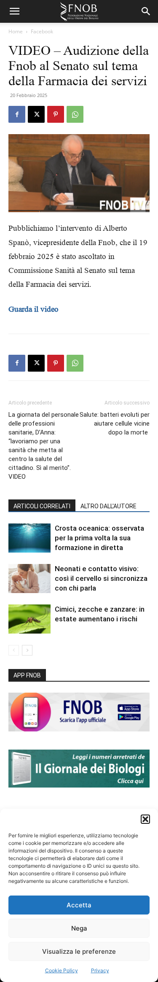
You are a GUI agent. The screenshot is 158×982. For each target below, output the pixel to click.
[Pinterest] (55, 114)
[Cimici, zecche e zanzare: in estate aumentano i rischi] (29, 619)
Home (15, 31)
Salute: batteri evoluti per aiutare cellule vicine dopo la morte (115, 423)
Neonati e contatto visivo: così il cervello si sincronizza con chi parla (101, 578)
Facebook (42, 31)
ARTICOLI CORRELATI (41, 506)
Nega (79, 928)
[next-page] (27, 650)
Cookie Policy (61, 970)
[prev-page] (13, 650)
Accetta (79, 905)
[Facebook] (16, 114)
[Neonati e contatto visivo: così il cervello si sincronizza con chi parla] (29, 578)
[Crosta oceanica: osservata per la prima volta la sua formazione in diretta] (29, 538)
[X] (36, 114)
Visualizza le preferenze (79, 951)
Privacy (100, 970)
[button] (145, 819)
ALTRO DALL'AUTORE (108, 506)
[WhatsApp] (75, 114)
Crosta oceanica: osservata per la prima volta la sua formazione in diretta (99, 538)
